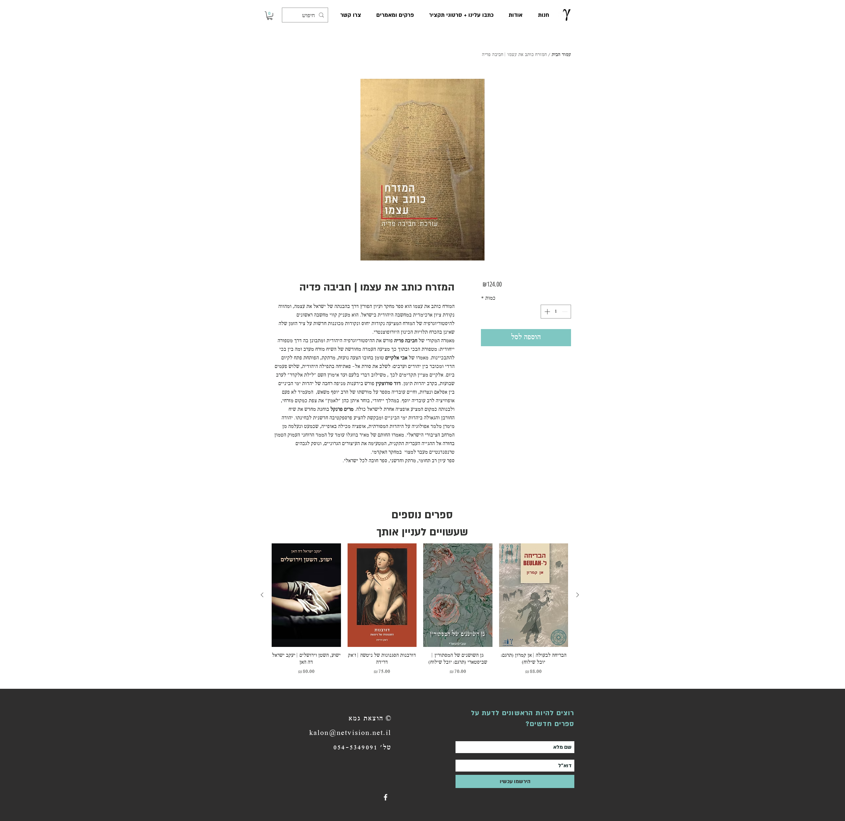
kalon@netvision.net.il (350, 733)
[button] (270, 16)
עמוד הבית (561, 55)
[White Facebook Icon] (385, 797)
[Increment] (547, 311)
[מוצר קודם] (578, 595)
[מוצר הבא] (262, 595)
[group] (420, 613)
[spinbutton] (556, 311)
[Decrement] (565, 311)
